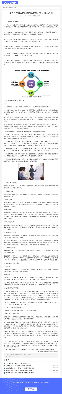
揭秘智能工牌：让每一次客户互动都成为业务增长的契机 (19, 368)
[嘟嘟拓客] (10, 2)
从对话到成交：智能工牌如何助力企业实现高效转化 (18, 365)
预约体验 (30, 389)
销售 (38, 16)
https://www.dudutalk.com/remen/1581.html (20, 356)
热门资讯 (14, 7)
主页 (5, 7)
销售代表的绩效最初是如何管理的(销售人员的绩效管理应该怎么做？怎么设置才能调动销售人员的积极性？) (32, 349)
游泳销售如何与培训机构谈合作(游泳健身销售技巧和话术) (20, 373)
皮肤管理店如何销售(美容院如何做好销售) (49, 351)
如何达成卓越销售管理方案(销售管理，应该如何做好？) (19, 370)
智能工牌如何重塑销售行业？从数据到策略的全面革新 (19, 363)
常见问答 (9, 7)
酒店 (40, 16)
